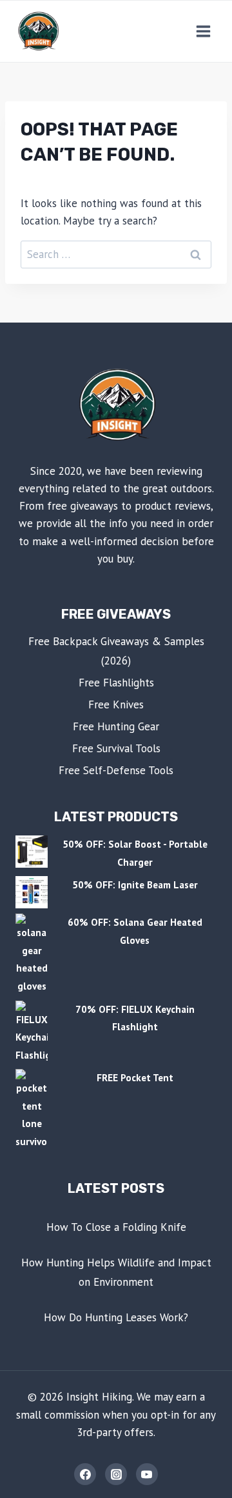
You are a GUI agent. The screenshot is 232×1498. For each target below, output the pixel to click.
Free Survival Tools (116, 748)
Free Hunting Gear (116, 726)
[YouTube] (147, 1474)
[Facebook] (85, 1474)
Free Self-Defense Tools (116, 770)
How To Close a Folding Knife (116, 1227)
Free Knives (116, 704)
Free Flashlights (116, 682)
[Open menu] (203, 31)
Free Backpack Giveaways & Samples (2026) (116, 651)
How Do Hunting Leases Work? (116, 1317)
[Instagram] (116, 1474)
